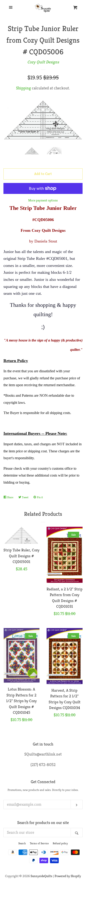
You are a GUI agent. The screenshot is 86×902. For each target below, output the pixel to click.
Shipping (23, 88)
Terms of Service (39, 843)
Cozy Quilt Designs (43, 62)
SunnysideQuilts (41, 876)
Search (22, 843)
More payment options (43, 200)
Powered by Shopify (68, 876)
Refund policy (60, 843)
